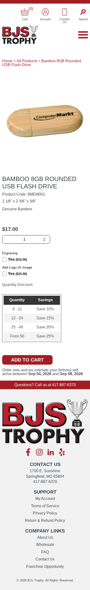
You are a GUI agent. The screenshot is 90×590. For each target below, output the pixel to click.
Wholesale (45, 545)
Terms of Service (45, 506)
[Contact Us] (64, 12)
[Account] (45, 12)
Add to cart (27, 359)
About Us (45, 537)
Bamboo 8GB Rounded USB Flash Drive (41, 63)
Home (7, 61)
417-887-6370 (64, 385)
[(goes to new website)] (28, 452)
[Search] (83, 12)
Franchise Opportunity (45, 566)
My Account (45, 499)
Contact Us (45, 559)
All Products (27, 61)
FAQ (45, 552)
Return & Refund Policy (45, 520)
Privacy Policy (45, 513)
